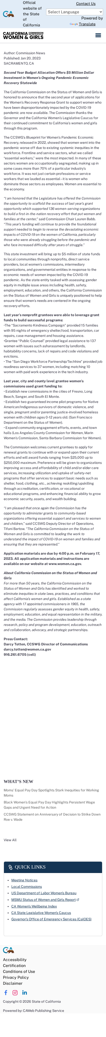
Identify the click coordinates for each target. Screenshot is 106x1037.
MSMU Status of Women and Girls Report (45, 899)
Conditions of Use (19, 971)
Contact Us (86, 3)
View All (10, 840)
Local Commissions (26, 887)
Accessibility (15, 959)
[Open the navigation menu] (98, 35)
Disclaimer (12, 983)
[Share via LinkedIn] (24, 992)
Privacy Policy (16, 977)
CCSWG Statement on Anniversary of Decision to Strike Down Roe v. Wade (52, 816)
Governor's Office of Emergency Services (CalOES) (51, 919)
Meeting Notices (24, 880)
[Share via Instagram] (15, 992)
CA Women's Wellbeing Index (34, 906)
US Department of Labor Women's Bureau (43, 893)
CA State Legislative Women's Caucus (41, 913)
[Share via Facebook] (6, 992)
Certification (14, 965)
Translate (87, 24)
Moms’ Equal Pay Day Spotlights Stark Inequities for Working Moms (51, 792)
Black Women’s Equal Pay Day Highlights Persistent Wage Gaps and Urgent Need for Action (49, 804)
